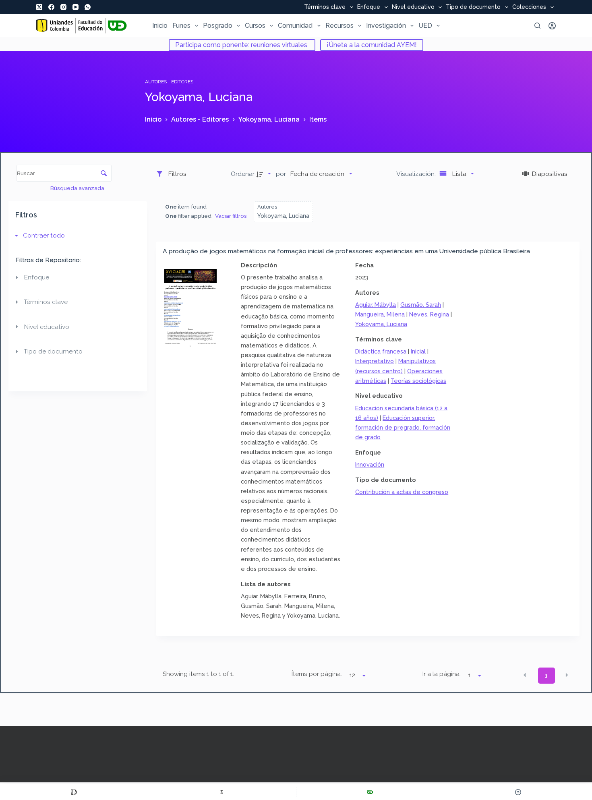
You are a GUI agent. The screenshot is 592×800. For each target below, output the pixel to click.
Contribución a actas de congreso (401, 491)
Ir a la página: (441, 674)
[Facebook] (51, 7)
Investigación (386, 25)
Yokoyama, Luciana (381, 323)
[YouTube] (75, 7)
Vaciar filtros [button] (231, 216)
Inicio (160, 25)
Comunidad (295, 25)
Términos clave (325, 7)
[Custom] (74, 792)
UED (425, 25)
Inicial (418, 351)
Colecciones (529, 7)
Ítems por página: (317, 674)
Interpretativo (374, 361)
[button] (524, 675)
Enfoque (368, 7)
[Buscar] (537, 26)
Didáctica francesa (380, 351)
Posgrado (217, 25)
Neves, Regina (429, 314)
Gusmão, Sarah (420, 304)
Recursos (339, 25)
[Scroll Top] (518, 792)
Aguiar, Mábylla (375, 304)
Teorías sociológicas (418, 380)
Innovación (369, 464)
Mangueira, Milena (380, 314)
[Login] (552, 25)
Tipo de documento (473, 7)
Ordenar (243, 174)
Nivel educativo (413, 7)
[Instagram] (63, 7)
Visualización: (416, 174)
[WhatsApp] (88, 7)
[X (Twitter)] (39, 7)
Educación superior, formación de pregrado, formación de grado (402, 427)
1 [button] (546, 675)
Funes (181, 25)
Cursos (255, 25)
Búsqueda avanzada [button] (78, 188)
